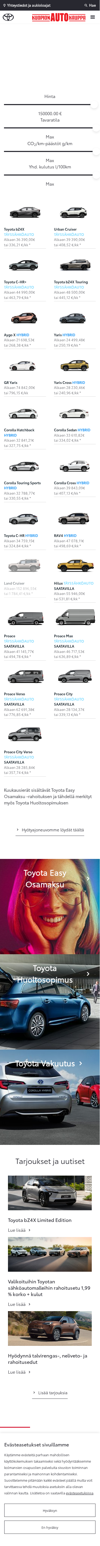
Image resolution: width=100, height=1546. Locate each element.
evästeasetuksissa (79, 1492)
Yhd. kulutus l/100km (50, 166)
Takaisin (51, 28)
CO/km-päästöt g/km (49, 143)
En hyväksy (49, 1527)
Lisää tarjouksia (53, 1392)
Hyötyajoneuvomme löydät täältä (53, 829)
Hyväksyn (50, 1510)
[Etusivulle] (60, 17)
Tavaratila (50, 119)
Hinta (49, 96)
